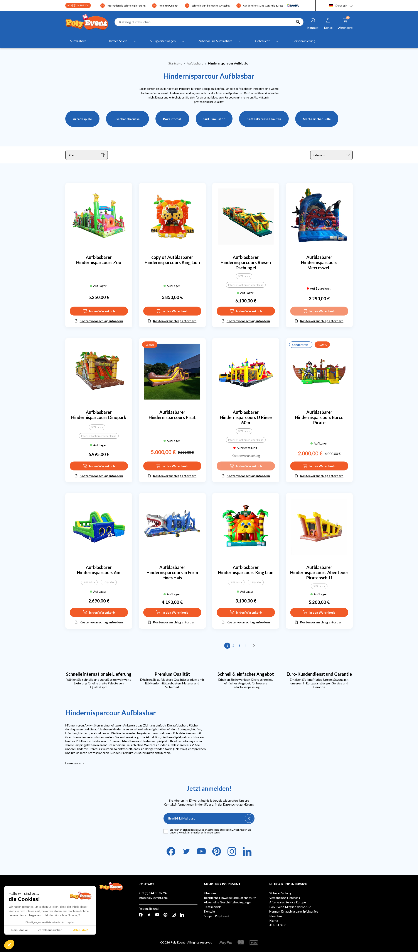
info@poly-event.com (153, 897)
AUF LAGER (277, 925)
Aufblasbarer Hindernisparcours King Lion (245, 570)
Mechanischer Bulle (317, 119)
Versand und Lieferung (284, 897)
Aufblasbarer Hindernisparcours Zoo (98, 260)
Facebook (171, 851)
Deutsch (341, 5)
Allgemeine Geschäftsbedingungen (228, 902)
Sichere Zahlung (280, 893)
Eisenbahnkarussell (127, 119)
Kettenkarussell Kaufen (264, 119)
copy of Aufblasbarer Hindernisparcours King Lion (172, 260)
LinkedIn (247, 851)
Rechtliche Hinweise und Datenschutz (230, 897)
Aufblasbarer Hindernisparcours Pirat (172, 414)
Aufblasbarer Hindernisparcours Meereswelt (319, 262)
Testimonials (212, 907)
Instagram (232, 851)
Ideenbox (275, 916)
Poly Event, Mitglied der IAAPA (290, 907)
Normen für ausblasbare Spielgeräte (293, 911)
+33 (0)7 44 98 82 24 (78, 5)
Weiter (254, 645)
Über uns (210, 893)
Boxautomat (172, 119)
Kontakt (209, 911)
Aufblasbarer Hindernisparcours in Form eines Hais (172, 572)
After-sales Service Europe (287, 902)
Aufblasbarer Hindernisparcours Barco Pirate (319, 417)
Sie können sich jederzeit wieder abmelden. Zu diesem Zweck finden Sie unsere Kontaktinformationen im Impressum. (210, 831)
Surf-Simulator (214, 119)
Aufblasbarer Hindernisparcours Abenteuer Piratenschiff (319, 572)
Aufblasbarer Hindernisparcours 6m (98, 570)
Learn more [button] (73, 763)
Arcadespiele (82, 119)
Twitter (186, 851)
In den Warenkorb (102, 311)
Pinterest (216, 851)
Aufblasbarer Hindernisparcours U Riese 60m (246, 417)
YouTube (201, 851)
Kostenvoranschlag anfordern (101, 321)
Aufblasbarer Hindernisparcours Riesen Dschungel (246, 262)
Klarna (273, 920)
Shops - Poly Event (216, 916)
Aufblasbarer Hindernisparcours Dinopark (98, 414)
